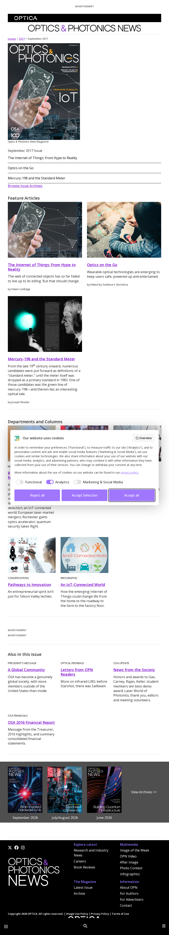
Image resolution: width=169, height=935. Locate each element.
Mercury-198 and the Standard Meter (36, 178)
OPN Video (128, 856)
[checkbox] (28, 482)
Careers (80, 861)
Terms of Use (120, 914)
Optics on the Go (21, 168)
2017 (22, 38)
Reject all (37, 495)
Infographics (130, 874)
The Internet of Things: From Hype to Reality (42, 158)
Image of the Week (134, 850)
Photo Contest (131, 868)
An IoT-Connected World (83, 584)
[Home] (33, 873)
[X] (10, 847)
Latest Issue (83, 887)
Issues (12, 38)
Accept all (131, 495)
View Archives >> (144, 792)
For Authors (129, 893)
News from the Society (134, 669)
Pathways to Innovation (29, 584)
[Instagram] (23, 847)
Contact (126, 905)
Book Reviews (84, 867)
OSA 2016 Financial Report (31, 722)
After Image (129, 862)
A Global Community (26, 669)
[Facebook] (16, 847)
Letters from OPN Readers (77, 672)
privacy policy (129, 472)
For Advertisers (131, 899)
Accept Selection (84, 495)
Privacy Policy (100, 914)
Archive (79, 893)
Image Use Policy (77, 914)
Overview (145, 438)
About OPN (128, 887)
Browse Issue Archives (25, 185)
